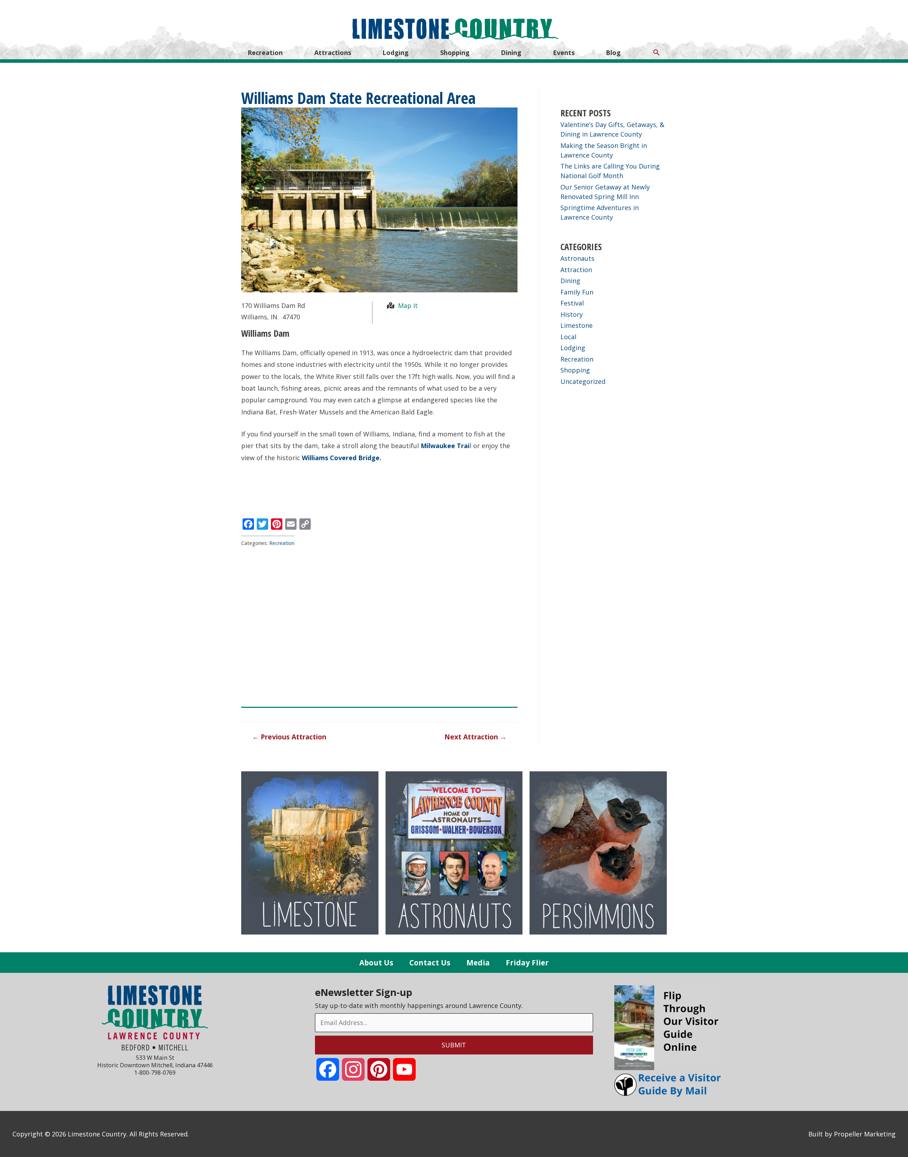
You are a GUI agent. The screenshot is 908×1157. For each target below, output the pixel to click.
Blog (613, 52)
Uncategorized (582, 381)
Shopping (455, 52)
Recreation (265, 52)
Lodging (395, 52)
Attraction (576, 269)
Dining (511, 52)
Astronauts (577, 258)
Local (568, 336)
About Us (376, 963)
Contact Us (429, 963)
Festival (572, 303)
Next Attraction (475, 737)
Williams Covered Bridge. (340, 457)
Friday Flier (527, 963)
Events (564, 52)
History (571, 314)
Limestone (576, 325)
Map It (407, 305)
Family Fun (576, 292)
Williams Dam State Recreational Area (358, 98)
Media (478, 963)
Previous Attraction (289, 737)
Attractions (332, 52)
